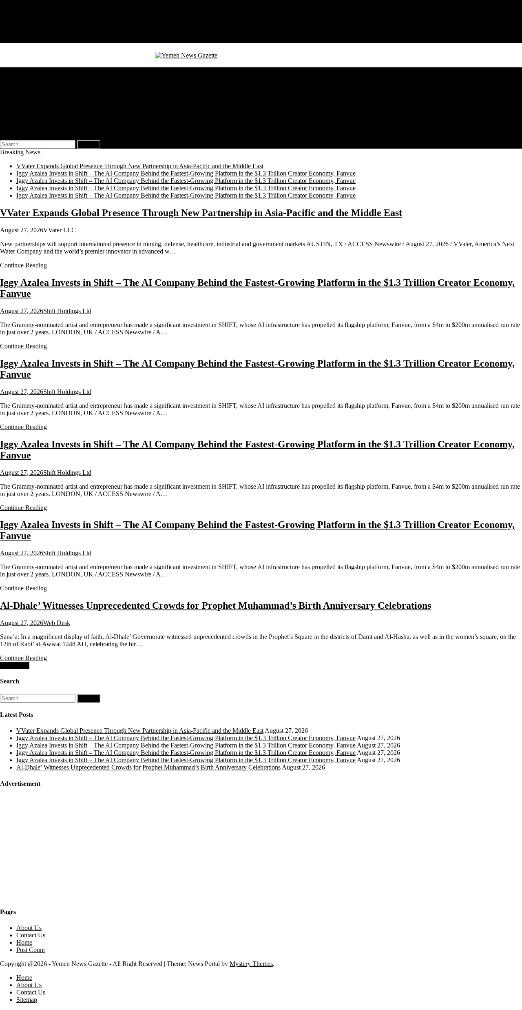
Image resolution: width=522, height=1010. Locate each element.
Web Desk (56, 622)
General (26, 70)
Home (24, 17)
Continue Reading (23, 265)
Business (27, 78)
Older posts (14, 665)
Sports (24, 100)
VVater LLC (59, 230)
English (42, 122)
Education (29, 107)
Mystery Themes (251, 963)
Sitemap (26, 39)
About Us (29, 24)
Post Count (30, 949)
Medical (26, 85)
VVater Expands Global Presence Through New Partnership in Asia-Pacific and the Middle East (139, 165)
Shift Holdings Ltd (67, 310)
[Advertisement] (61, 847)
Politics (25, 92)
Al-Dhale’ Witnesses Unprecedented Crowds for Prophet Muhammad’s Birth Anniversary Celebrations (215, 605)
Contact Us (30, 32)
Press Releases (35, 114)
